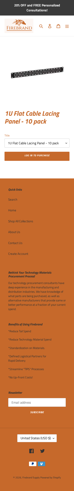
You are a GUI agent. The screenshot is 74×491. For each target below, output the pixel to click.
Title (7, 135)
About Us (14, 232)
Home (12, 210)
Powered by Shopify (50, 477)
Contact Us (15, 243)
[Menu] (67, 26)
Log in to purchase (36, 155)
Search (12, 199)
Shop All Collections (20, 221)
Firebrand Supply (31, 477)
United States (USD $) (36, 438)
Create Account (18, 253)
